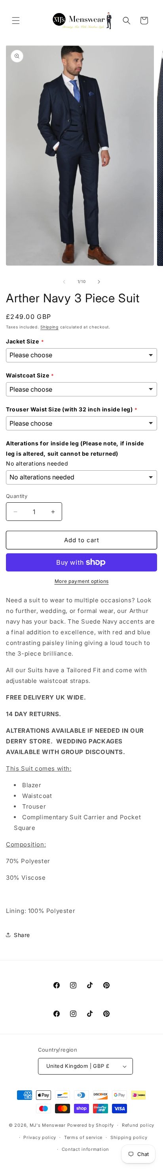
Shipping (49, 326)
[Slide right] (99, 281)
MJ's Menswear (48, 1125)
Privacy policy (39, 1137)
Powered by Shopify (90, 1125)
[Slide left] (64, 281)
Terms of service (83, 1137)
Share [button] (22, 935)
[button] (16, 20)
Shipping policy (129, 1137)
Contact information (85, 1149)
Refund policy (138, 1125)
